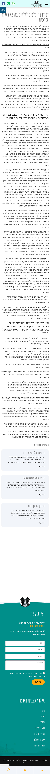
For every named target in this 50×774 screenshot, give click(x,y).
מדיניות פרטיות (39, 733)
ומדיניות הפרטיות (37, 676)
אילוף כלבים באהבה (32, 700)
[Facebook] (3, 3)
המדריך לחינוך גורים (36, 506)
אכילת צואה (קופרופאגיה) (34, 478)
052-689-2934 (37, 626)
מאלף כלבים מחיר (39, 745)
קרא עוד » (41, 467)
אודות (43, 716)
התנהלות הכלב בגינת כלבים (34, 453)
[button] (46, 3)
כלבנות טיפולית (39, 739)
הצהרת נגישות (40, 728)
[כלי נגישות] (3, 10)
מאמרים (42, 722)
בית (43, 710)
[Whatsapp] (13, 3)
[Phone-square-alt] (8, 3)
